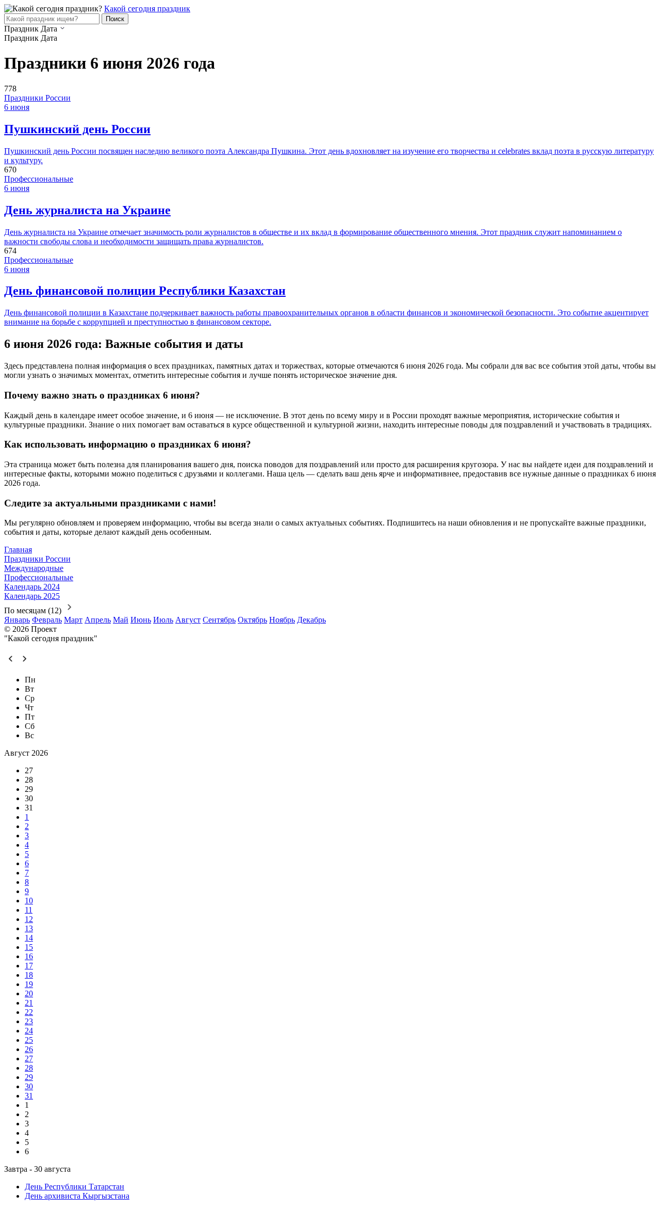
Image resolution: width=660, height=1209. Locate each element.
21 (29, 1002)
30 (29, 1086)
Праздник (21, 28)
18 (29, 975)
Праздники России (37, 97)
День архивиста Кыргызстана (77, 1195)
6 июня (16, 107)
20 (29, 993)
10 (29, 900)
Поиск (115, 19)
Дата (49, 28)
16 (29, 956)
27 (29, 1058)
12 (29, 919)
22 (29, 1012)
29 (29, 1077)
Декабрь (311, 619)
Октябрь (252, 619)
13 (29, 928)
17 (29, 965)
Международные (33, 568)
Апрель (98, 619)
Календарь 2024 (32, 586)
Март (73, 619)
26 (29, 1049)
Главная (18, 549)
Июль (163, 619)
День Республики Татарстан (74, 1186)
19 (29, 984)
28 (29, 1067)
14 (29, 937)
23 (29, 1021)
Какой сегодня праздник (147, 8)
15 (29, 947)
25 (29, 1040)
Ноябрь (282, 619)
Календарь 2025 (32, 596)
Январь (17, 619)
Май (120, 619)
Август (188, 619)
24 (29, 1030)
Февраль (47, 619)
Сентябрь (219, 619)
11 (28, 909)
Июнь (140, 619)
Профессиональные (38, 178)
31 (29, 1095)
